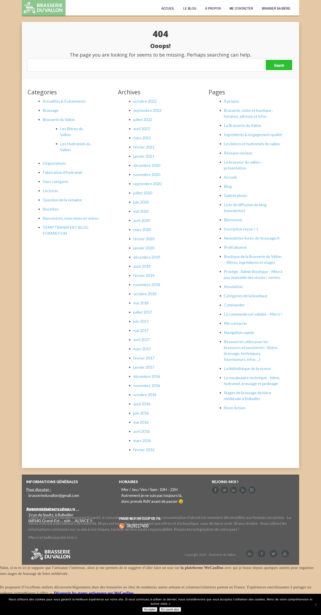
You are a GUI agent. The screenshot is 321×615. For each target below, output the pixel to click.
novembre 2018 (146, 284)
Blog (228, 186)
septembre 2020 (147, 183)
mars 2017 (142, 348)
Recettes (51, 209)
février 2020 (143, 238)
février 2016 (143, 449)
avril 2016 (141, 431)
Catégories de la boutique (246, 295)
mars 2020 (142, 229)
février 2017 (143, 358)
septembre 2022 (147, 110)
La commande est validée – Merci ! (253, 314)
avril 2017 (141, 339)
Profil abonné (235, 247)
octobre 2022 (144, 101)
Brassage (51, 110)
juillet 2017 (142, 312)
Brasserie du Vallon (59, 119)
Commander (234, 304)
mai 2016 (140, 422)
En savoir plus (170, 609)
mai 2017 (140, 330)
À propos (213, 8)
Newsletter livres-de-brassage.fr (252, 238)
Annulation (233, 286)
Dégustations (54, 163)
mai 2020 (140, 211)
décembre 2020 (146, 165)
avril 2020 (141, 220)
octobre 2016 (144, 394)
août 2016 (141, 403)
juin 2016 (141, 413)
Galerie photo (235, 195)
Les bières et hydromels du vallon (252, 143)
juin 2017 (141, 321)
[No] (315, 604)
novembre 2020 (146, 174)
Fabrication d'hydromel (62, 172)
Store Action (234, 407)
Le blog (189, 8)
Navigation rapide (239, 332)
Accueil (167, 8)
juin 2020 (141, 202)
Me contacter (241, 8)
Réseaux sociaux (238, 152)
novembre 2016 (146, 385)
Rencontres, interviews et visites (70, 218)
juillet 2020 (142, 192)
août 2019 (141, 266)
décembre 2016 (146, 376)
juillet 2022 (142, 119)
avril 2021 (141, 128)
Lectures (50, 190)
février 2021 (143, 147)
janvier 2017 (143, 367)
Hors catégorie (55, 181)
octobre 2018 (144, 293)
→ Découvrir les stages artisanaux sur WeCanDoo (91, 593)
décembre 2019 (146, 257)
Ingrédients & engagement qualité (253, 134)
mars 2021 (142, 137)
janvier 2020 (143, 247)
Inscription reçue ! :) (241, 228)
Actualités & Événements (64, 101)
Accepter (149, 609)
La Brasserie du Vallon (242, 125)
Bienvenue (233, 219)
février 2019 (143, 275)
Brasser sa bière (276, 8)
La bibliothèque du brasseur (247, 368)
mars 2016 (142, 440)
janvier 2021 (143, 156)
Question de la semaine (62, 199)
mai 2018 (140, 303)
